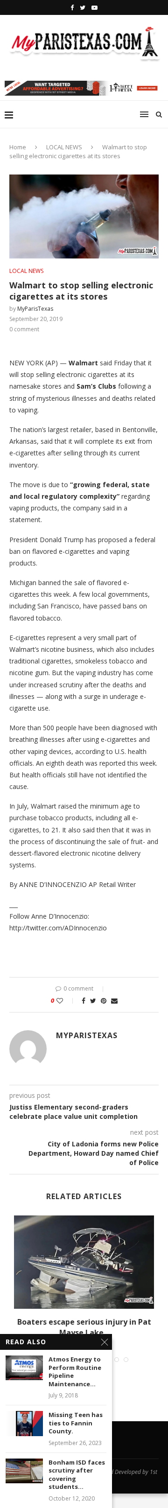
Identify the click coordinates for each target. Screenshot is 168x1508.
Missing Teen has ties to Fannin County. (76, 1423)
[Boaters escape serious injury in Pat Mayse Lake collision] (84, 1262)
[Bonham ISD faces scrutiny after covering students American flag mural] (24, 1471)
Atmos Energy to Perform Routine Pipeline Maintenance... (75, 1371)
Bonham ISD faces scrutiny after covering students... (77, 1475)
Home (17, 147)
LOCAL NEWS (64, 147)
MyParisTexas (35, 309)
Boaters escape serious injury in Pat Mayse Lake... (84, 1327)
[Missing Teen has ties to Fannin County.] (24, 1423)
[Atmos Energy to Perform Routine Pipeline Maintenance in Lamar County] (24, 1367)
